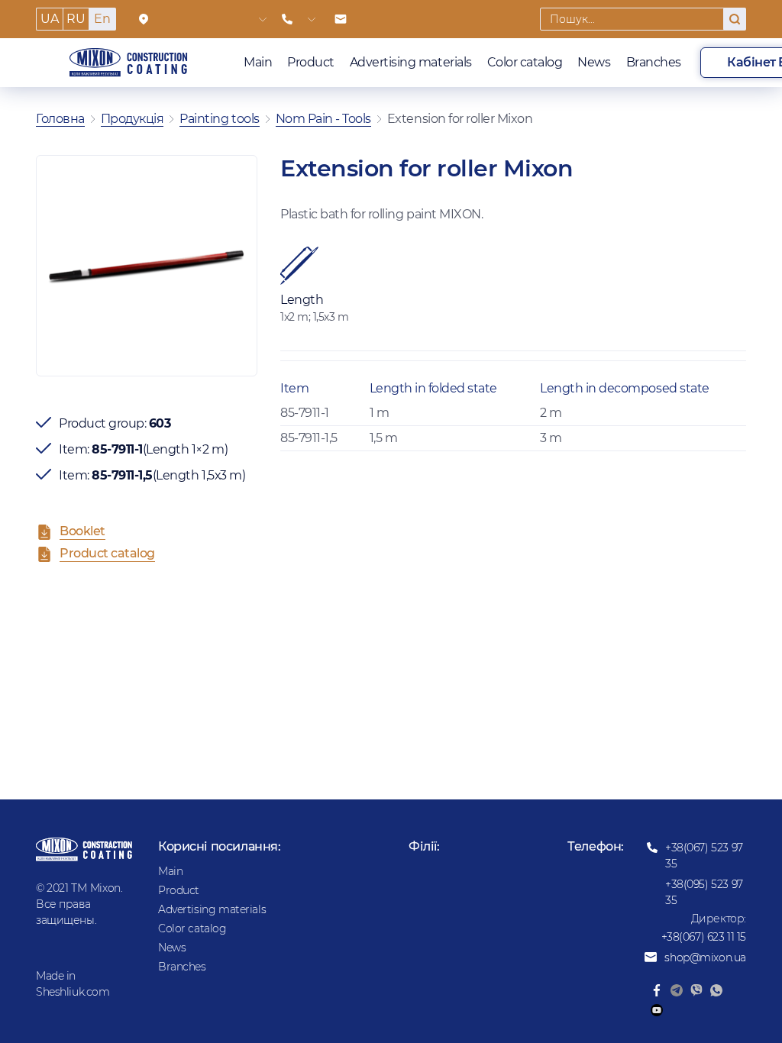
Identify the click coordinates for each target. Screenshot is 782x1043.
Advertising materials (411, 62)
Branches (653, 62)
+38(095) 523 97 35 (704, 892)
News (593, 62)
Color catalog (525, 62)
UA (49, 18)
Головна (60, 118)
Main (258, 62)
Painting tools (219, 118)
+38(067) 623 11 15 (703, 937)
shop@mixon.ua (705, 957)
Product (310, 62)
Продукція (132, 118)
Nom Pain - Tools (323, 118)
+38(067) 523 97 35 (704, 855)
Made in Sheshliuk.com (73, 984)
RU (75, 18)
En (102, 18)
